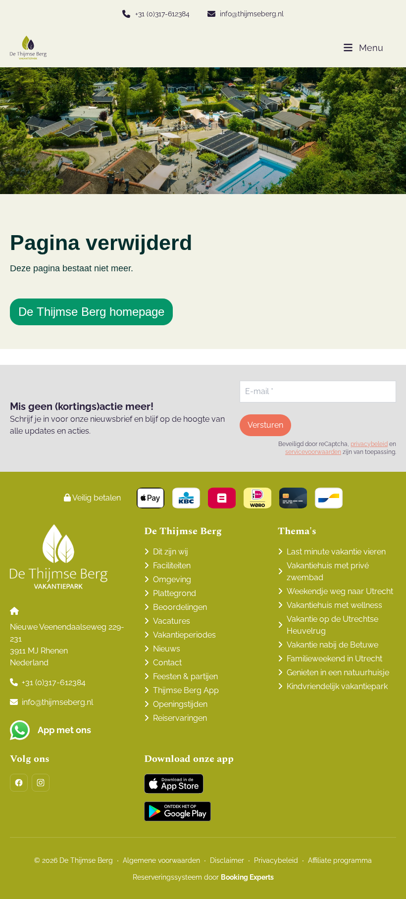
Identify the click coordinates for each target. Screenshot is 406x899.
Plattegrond (174, 593)
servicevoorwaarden (313, 452)
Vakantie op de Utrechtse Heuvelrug (332, 625)
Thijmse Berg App (186, 690)
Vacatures (171, 621)
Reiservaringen (180, 718)
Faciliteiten (172, 565)
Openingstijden (180, 704)
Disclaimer (227, 860)
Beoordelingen (180, 607)
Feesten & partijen (185, 676)
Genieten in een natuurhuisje (338, 672)
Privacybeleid (276, 860)
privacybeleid (369, 444)
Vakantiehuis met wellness (334, 605)
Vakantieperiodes (184, 635)
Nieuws (166, 648)
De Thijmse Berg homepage (91, 311)
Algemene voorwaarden (161, 860)
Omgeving (172, 579)
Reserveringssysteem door (203, 877)
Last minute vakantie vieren (336, 551)
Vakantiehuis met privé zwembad (328, 571)
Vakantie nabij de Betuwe (332, 644)
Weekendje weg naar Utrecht (340, 591)
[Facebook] (19, 783)
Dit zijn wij (170, 551)
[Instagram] (41, 783)
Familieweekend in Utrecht (334, 658)
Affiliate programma (340, 860)
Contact (167, 662)
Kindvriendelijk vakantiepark (337, 686)
